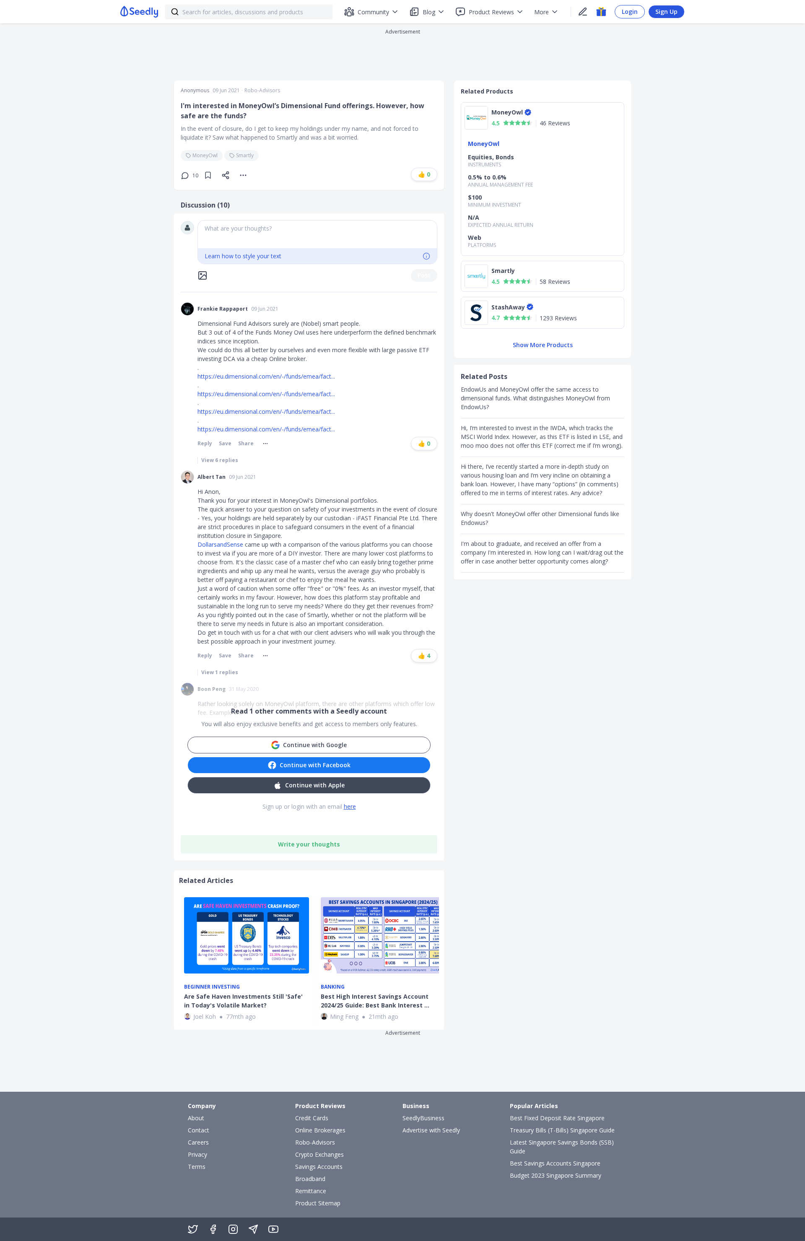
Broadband (310, 1179)
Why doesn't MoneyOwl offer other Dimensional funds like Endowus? (540, 518)
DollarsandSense (221, 544)
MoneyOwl (205, 155)
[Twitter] (193, 1229)
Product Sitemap (317, 1203)
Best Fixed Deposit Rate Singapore (557, 1118)
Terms (196, 1167)
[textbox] (317, 234)
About (196, 1118)
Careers (198, 1142)
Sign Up (666, 12)
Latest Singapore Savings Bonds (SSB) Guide (562, 1146)
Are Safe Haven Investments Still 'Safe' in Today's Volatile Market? (243, 1000)
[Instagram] (233, 1229)
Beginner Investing (212, 987)
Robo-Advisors (262, 90)
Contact (198, 1130)
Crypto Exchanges (319, 1154)
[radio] (506, 123)
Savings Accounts (319, 1167)
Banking (333, 987)
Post (424, 275)
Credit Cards (311, 1118)
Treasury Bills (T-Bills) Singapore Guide (562, 1130)
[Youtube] (273, 1229)
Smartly (245, 155)
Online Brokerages (320, 1130)
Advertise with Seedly (431, 1130)
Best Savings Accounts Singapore (555, 1163)
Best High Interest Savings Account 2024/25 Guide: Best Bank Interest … (375, 1000)
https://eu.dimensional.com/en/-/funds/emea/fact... (266, 376)
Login (630, 12)
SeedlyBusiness (423, 1118)
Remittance (310, 1191)
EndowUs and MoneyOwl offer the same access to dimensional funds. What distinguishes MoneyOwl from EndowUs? (535, 398)
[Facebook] (213, 1229)
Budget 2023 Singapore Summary (555, 1175)
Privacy (197, 1154)
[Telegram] (253, 1229)
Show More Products (543, 345)
